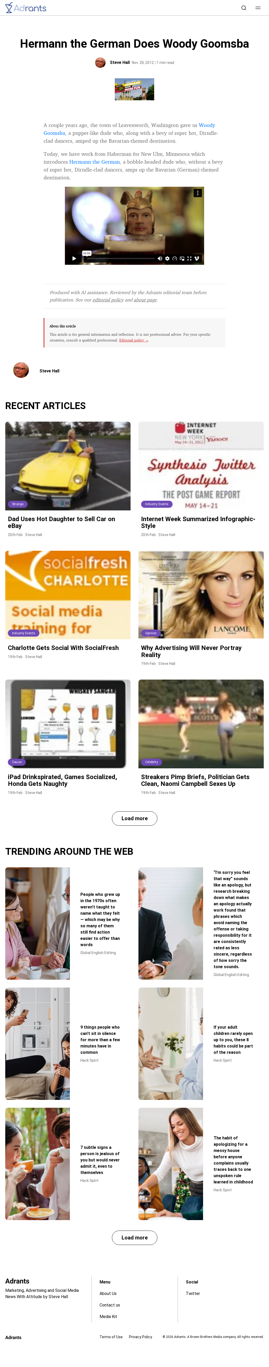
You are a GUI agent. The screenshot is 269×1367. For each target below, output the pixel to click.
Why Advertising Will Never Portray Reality (191, 651)
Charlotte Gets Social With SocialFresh (63, 648)
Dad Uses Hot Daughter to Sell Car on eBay (61, 522)
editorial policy (107, 299)
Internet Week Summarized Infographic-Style (198, 522)
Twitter (193, 1293)
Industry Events (156, 504)
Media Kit (108, 1316)
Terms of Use (111, 1337)
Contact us (110, 1305)
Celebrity (151, 762)
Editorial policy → (134, 340)
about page (145, 299)
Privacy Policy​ (140, 1337)
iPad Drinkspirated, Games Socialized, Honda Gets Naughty (62, 780)
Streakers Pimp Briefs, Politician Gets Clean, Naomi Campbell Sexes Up (195, 780)
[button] (258, 8)
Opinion (151, 633)
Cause (17, 762)
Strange (17, 504)
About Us (108, 1293)
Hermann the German (94, 161)
